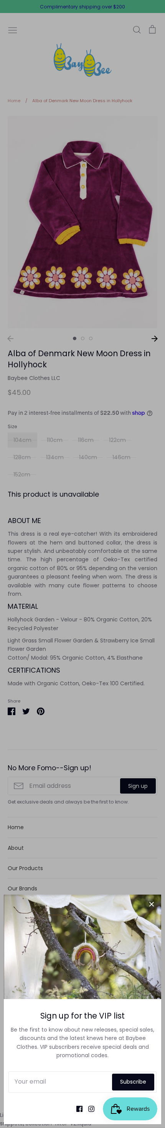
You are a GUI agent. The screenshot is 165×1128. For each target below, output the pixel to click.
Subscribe (133, 1082)
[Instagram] (88, 1108)
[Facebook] (76, 1108)
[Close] (151, 904)
